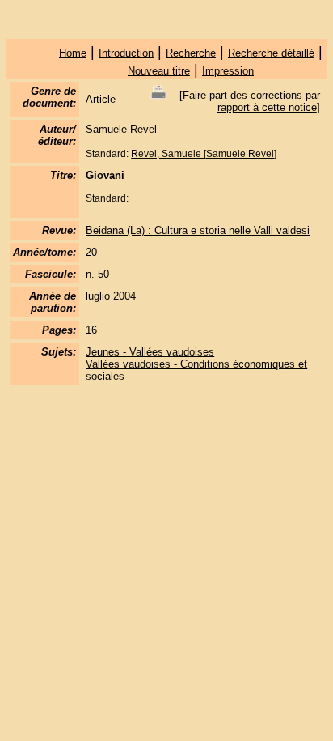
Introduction (126, 53)
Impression (228, 71)
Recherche (191, 53)
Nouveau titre (159, 71)
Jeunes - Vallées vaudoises (150, 352)
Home (72, 53)
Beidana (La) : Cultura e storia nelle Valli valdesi (198, 230)
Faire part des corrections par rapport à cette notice (251, 101)
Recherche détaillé (271, 53)
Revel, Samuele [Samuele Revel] (203, 154)
